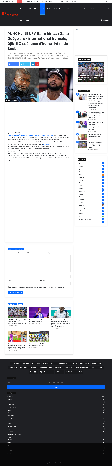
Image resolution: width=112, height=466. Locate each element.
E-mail (10, 280)
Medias (81, 197)
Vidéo (21, 20)
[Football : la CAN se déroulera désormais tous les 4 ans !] (39, 312)
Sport (42, 8)
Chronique (81, 199)
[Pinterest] (37, 64)
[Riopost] (10, 14)
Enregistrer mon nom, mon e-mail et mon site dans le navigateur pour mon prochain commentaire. (36, 287)
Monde (48, 8)
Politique (36, 8)
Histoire (81, 211)
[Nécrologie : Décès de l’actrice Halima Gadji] (82, 137)
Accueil (22, 8)
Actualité (29, 8)
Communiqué (82, 208)
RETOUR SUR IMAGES (85, 219)
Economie (68, 8)
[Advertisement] (39, 119)
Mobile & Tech (83, 191)
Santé (27, 20)
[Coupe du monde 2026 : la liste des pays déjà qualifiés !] (39, 336)
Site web (42, 280)
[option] (91, 72)
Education (81, 222)
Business (81, 205)
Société (81, 194)
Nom (9, 274)
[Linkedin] (33, 64)
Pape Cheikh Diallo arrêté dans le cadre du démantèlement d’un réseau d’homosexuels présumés (49, 1)
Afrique (55, 8)
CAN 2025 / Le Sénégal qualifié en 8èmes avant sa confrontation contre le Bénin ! (17, 321)
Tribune (81, 188)
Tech (80, 216)
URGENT (81, 202)
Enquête (81, 213)
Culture (61, 8)
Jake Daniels (47, 144)
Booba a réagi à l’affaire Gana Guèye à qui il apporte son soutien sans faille (31, 135)
